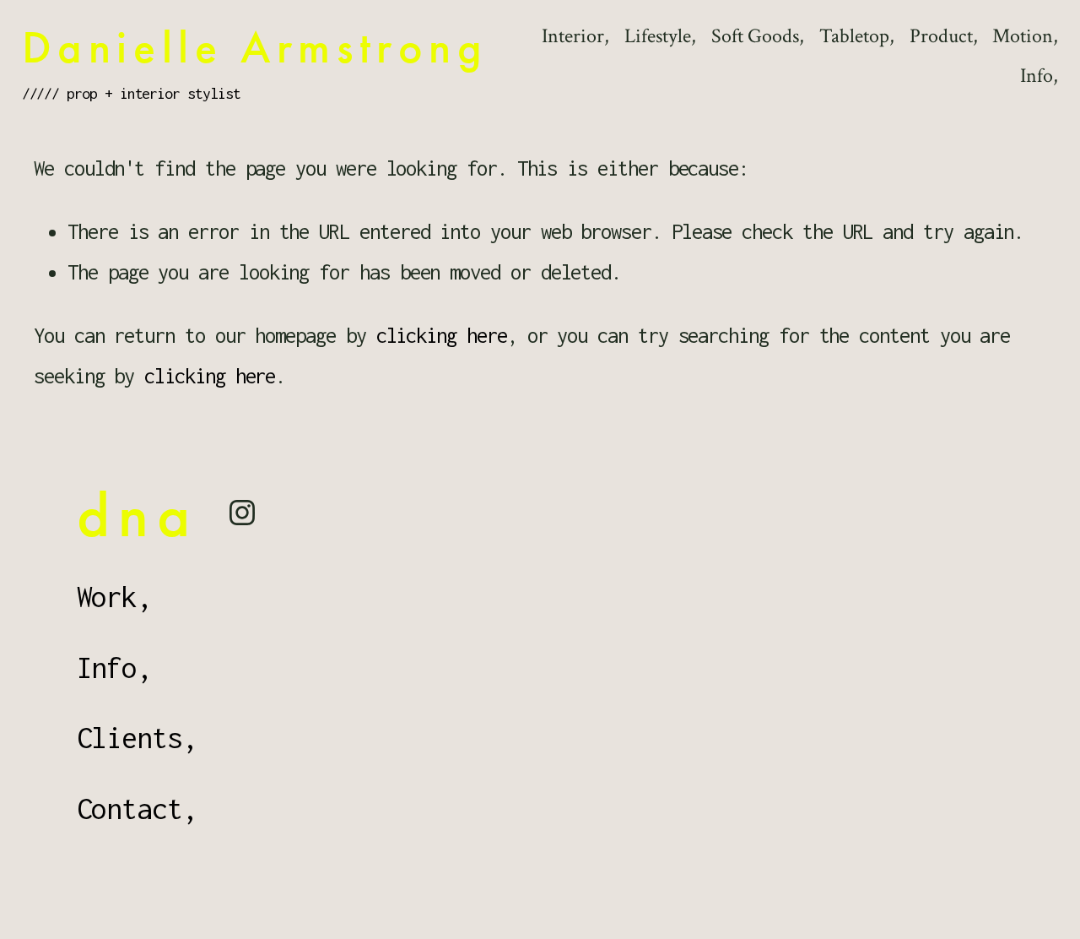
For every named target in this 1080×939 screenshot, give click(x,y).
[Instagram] (242, 512)
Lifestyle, (660, 36)
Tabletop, (856, 36)
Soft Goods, (757, 36)
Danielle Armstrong (255, 47)
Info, (1039, 76)
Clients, (137, 737)
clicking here (441, 335)
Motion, (1025, 36)
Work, (115, 596)
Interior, (575, 36)
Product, (944, 36)
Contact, (137, 808)
